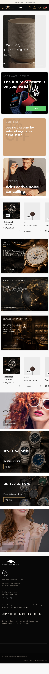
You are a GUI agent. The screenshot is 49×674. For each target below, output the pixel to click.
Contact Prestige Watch (10, 594)
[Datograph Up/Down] (11, 210)
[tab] (35, 65)
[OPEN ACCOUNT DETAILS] (34, 7)
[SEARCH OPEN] (30, 7)
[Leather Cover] (32, 211)
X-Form (26, 223)
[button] (19, 231)
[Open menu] (20, 7)
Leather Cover (30, 226)
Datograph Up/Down (8, 223)
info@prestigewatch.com (10, 592)
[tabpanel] (24, 41)
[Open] (39, 7)
